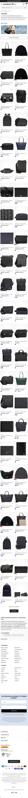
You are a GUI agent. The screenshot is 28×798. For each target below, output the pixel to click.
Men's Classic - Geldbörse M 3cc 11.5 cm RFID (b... (21, 411)
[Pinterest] (16, 793)
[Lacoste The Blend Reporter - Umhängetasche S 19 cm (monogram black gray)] (21, 120)
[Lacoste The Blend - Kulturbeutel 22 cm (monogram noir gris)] (21, 308)
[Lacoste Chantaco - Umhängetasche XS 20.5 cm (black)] (7, 378)
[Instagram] (14, 793)
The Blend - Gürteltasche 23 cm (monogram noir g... (7, 176)
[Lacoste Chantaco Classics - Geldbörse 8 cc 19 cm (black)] (21, 566)
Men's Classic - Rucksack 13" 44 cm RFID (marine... (7, 599)
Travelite (3, 669)
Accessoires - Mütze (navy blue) (20, 59)
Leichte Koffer (4, 651)
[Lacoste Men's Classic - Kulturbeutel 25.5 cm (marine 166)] (21, 214)
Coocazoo (17, 680)
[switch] (8, 756)
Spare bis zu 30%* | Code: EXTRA (14, 1)
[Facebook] (12, 793)
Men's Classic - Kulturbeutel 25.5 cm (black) (7, 153)
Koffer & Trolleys (4, 647)
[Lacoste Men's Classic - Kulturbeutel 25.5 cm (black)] (7, 143)
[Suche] (25, 7)
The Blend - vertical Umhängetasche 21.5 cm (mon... (21, 270)
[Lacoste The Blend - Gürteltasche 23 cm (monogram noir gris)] (7, 167)
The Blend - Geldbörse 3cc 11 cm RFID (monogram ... (7, 223)
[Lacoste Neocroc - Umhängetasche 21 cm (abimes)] (7, 284)
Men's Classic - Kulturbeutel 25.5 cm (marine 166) (21, 223)
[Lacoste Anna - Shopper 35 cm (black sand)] (7, 49)
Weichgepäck (4, 654)
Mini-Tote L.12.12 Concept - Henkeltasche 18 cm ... (21, 435)
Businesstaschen (18, 658)
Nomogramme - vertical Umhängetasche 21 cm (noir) (21, 106)
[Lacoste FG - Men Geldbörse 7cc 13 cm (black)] (21, 449)
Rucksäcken (3, 626)
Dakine (16, 671)
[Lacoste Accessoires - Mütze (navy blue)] (21, 49)
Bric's (2, 682)
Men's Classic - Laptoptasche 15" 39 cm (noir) (21, 364)
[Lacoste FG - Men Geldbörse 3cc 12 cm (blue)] (7, 237)
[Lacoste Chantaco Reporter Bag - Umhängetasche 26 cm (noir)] (7, 73)
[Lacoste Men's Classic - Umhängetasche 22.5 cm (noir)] (7, 331)
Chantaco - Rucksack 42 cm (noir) (6, 129)
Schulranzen (17, 653)
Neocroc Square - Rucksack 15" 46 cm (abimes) (21, 294)
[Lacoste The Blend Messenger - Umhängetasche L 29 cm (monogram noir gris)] (7, 190)
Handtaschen (18, 626)
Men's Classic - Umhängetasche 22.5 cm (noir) (7, 341)
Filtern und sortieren (15, 37)
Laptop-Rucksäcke (18, 649)
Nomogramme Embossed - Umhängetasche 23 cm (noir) (21, 341)
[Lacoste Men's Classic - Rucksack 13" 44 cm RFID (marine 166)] (7, 590)
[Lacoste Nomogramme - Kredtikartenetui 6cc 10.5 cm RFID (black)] (7, 449)
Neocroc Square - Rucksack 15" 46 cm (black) (7, 364)
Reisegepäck (3, 662)
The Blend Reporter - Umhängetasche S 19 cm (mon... (21, 129)
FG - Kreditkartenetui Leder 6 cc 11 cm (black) (21, 200)
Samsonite (3, 667)
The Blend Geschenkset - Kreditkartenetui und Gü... (21, 599)
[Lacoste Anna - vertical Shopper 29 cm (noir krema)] (21, 519)
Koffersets (3, 660)
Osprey (2, 675)
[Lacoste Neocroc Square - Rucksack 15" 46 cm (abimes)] (21, 284)
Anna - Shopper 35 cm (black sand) (6, 59)
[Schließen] (0, 797)
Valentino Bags (18, 673)
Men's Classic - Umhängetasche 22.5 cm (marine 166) (7, 317)
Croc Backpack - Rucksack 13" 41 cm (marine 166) (7, 552)
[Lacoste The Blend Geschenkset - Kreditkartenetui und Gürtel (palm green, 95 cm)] (21, 590)
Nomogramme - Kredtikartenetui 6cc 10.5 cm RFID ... (7, 458)
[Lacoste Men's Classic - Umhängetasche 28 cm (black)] (7, 402)
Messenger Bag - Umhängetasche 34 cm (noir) (21, 247)
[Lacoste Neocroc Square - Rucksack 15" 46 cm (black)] (7, 355)
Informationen (4, 731)
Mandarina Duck (18, 667)
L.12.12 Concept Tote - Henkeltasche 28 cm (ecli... (7, 505)
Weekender (17, 662)
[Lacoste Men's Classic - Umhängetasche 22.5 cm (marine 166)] (7, 308)
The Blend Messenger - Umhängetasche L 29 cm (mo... (7, 200)
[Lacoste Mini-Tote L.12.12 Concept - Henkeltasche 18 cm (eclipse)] (21, 425)
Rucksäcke (17, 651)
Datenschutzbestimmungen (20, 720)
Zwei (15, 669)
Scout (16, 677)
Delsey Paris (3, 677)
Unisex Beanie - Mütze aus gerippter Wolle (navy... (7, 529)
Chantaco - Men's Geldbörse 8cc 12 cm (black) (7, 435)
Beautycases (17, 656)
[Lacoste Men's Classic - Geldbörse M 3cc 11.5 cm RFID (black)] (21, 402)
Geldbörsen (9, 626)
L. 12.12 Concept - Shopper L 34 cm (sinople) (21, 388)
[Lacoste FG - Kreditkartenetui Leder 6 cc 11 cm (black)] (21, 190)
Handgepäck (3, 649)
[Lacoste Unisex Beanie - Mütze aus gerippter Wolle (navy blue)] (7, 519)
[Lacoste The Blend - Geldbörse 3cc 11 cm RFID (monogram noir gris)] (7, 214)
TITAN (2, 671)
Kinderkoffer (17, 654)
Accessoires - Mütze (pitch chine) (20, 482)
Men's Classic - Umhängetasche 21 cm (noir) (7, 270)
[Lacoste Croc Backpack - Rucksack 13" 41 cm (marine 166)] (7, 543)
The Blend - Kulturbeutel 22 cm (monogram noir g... (21, 317)
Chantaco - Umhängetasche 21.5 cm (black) (21, 176)
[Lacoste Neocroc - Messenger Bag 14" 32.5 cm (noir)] (7, 566)
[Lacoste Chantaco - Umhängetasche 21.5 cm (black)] (21, 167)
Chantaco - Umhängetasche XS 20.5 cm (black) (7, 388)
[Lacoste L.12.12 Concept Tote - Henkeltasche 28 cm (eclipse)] (7, 496)
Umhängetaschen (21, 624)
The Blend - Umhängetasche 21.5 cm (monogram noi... (7, 106)
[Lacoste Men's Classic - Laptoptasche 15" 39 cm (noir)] (21, 355)
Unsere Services (5, 734)
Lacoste (2, 57)
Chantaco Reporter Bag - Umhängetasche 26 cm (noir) (7, 82)
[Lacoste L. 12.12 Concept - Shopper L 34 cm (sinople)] (21, 378)
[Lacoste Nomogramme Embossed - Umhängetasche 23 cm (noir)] (21, 331)
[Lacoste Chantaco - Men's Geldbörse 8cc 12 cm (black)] (7, 425)
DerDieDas (17, 678)
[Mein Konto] (23, 4)
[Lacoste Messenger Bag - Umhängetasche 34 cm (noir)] (21, 237)
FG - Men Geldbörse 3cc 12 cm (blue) (7, 247)
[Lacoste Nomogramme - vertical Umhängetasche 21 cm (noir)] (21, 96)
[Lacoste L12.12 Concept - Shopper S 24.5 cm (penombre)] (21, 143)
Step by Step (17, 675)
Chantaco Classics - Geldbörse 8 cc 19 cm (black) (21, 576)
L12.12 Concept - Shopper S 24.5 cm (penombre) (21, 153)
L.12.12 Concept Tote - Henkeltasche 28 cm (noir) (21, 505)
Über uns (3, 737)
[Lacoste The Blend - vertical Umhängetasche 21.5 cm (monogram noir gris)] (21, 261)
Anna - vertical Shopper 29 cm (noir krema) (21, 529)
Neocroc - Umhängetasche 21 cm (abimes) (7, 294)
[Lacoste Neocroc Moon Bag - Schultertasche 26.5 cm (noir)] (7, 472)
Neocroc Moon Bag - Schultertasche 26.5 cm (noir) (7, 482)
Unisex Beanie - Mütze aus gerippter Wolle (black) (21, 82)
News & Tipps (4, 740)
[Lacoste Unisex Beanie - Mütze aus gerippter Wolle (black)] (21, 73)
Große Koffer (3, 656)
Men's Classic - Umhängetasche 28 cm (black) (7, 411)
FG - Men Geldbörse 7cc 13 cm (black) (21, 458)
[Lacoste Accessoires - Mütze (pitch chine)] (21, 472)
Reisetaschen (17, 647)
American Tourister (5, 673)
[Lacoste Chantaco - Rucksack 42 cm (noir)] (7, 120)
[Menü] (2, 4)
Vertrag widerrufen (14, 761)
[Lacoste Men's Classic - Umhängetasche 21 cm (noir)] (7, 261)
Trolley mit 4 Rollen (5, 658)
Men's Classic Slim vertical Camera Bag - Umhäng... (21, 552)
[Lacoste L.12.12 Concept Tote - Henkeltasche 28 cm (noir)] (21, 496)
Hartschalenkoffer (4, 653)
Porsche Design (4, 680)
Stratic (2, 678)
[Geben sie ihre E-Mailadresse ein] (14, 710)
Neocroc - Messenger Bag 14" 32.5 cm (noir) (7, 576)
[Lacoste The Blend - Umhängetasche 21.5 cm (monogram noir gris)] (7, 96)
